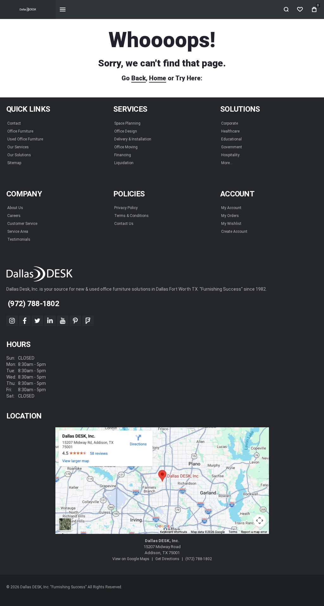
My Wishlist (231, 223)
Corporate (229, 123)
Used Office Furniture (25, 139)
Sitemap (14, 163)
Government (231, 147)
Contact (14, 123)
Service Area (17, 231)
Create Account (234, 231)
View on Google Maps (130, 559)
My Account (231, 208)
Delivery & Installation (132, 139)
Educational (231, 139)
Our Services (18, 147)
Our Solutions (19, 155)
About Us (15, 208)
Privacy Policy (126, 208)
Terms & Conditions (131, 215)
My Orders (230, 215)
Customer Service (22, 223)
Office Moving (126, 147)
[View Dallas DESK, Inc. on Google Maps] (162, 481)
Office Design (125, 131)
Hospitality (230, 155)
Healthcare (230, 131)
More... (227, 163)
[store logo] (28, 9)
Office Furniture (20, 131)
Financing (122, 155)
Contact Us (124, 223)
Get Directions (167, 559)
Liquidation (124, 163)
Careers (14, 215)
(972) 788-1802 (198, 559)
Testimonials (18, 239)
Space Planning (127, 123)
